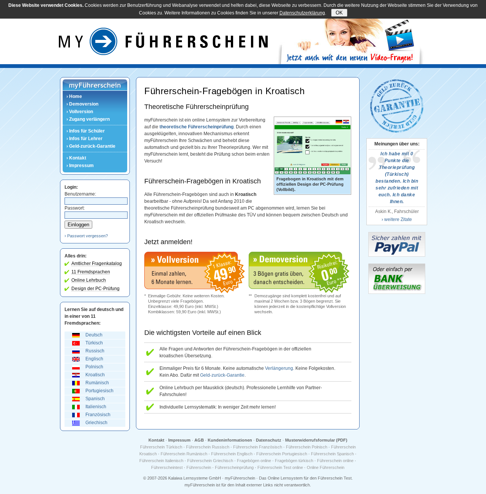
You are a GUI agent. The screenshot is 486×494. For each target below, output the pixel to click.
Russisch (94, 351)
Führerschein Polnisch (306, 447)
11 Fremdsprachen (90, 272)
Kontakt (156, 440)
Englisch (94, 358)
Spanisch (95, 398)
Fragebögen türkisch (294, 460)
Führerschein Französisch (257, 447)
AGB (199, 440)
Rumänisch (97, 382)
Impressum (179, 440)
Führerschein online (335, 460)
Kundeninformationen (230, 440)
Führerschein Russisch (207, 447)
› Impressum (80, 165)
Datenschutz (268, 440)
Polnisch (94, 366)
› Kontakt (76, 158)
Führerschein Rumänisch (184, 453)
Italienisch (95, 406)
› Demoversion (82, 104)
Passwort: (75, 208)
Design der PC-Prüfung (95, 288)
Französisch (97, 414)
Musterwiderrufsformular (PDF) (316, 440)
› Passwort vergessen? (86, 236)
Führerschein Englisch (231, 453)
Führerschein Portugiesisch (281, 453)
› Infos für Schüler (85, 131)
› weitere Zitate (397, 219)
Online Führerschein (325, 467)
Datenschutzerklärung (302, 13)
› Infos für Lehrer (84, 138)
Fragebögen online (254, 460)
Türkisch (94, 343)
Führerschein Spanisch (332, 453)
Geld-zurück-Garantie (222, 375)
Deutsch (94, 335)
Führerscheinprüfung (234, 467)
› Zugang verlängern (88, 119)
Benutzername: (80, 194)
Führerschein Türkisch (161, 447)
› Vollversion (79, 111)
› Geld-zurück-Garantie (90, 146)
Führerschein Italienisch (161, 460)
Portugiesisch (99, 390)
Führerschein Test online (280, 467)
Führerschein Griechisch (210, 460)
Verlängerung (279, 368)
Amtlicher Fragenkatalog (96, 263)
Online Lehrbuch (88, 280)
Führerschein (198, 467)
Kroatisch (95, 374)
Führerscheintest (167, 467)
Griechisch (96, 422)
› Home (74, 96)
